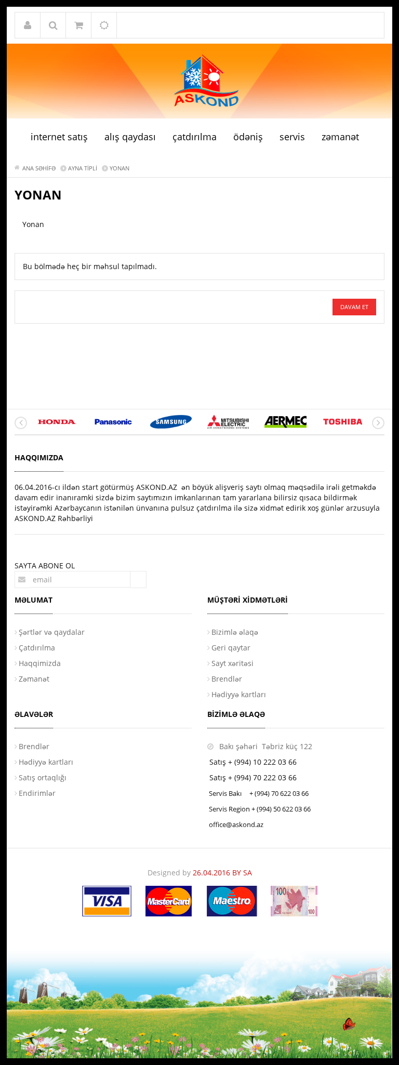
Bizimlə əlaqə (234, 632)
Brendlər (226, 679)
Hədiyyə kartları (238, 694)
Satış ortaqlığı (42, 777)
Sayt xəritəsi (232, 663)
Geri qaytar (230, 648)
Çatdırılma (37, 648)
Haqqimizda (40, 663)
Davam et (354, 307)
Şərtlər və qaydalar (52, 632)
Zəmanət (34, 679)
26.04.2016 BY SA (222, 872)
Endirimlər (37, 793)
